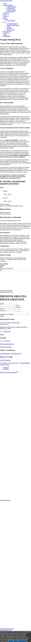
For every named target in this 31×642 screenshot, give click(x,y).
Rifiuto (15, 641)
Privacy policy (22, 641)
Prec (1, 265)
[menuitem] (17, 3)
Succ (3, 265)
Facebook (2, 347)
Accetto (11, 641)
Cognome (18, 307)
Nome (2, 303)
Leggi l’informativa (5, 360)
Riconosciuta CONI (5, 327)
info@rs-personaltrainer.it (7, 344)
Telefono (2, 310)
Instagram (9, 347)
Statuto (2, 334)
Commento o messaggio (6, 314)
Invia (2, 316)
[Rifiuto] (27, 641)
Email (2, 309)
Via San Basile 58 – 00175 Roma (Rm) (10, 353)
